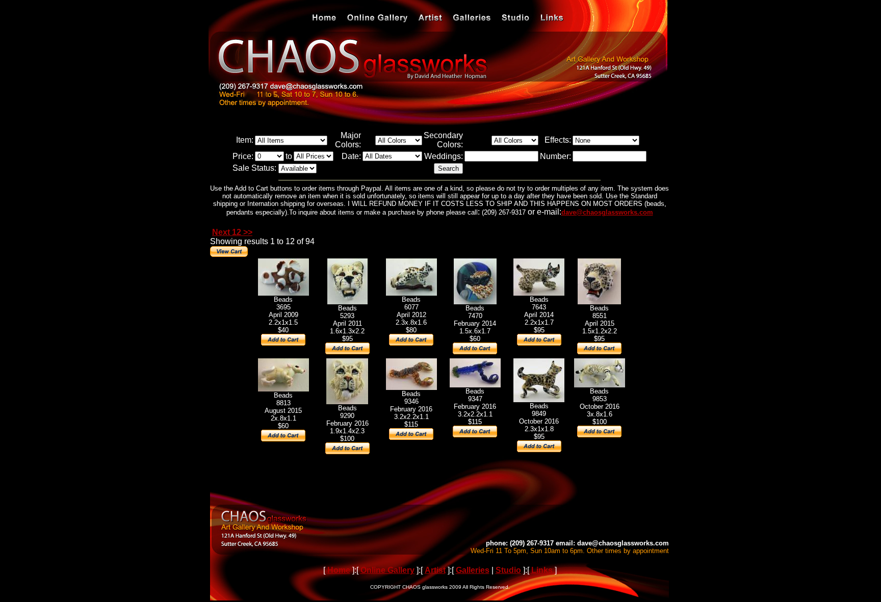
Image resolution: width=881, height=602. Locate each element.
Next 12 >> (232, 232)
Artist (435, 570)
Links (542, 570)
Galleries (472, 570)
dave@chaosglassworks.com (607, 212)
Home (338, 570)
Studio (508, 570)
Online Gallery (387, 570)
